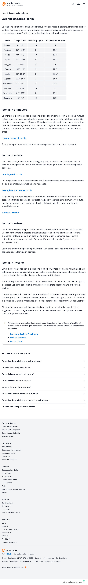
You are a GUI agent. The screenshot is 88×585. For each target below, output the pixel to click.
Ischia (4, 523)
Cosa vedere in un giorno (11, 450)
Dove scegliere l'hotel (10, 470)
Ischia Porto (6, 473)
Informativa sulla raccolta (74, 582)
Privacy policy (26, 561)
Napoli (4, 536)
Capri (4, 526)
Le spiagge (6, 456)
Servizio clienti (7, 503)
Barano (4, 492)
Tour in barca (7, 447)
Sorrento (5, 532)
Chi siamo (5, 506)
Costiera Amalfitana (9, 529)
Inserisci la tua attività (10, 512)
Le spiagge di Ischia (12, 174)
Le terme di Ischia (8, 453)
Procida (5, 539)
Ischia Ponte (6, 476)
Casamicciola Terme (9, 479)
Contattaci (6, 509)
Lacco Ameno (7, 483)
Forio (4, 486)
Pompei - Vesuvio (8, 542)
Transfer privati (7, 436)
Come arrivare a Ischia (10, 427)
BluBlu (9, 554)
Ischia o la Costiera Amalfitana (24, 334)
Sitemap (51, 558)
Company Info (40, 558)
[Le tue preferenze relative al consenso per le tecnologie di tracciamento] (84, 581)
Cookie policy (38, 561)
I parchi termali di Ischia (14, 138)
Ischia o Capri (16, 341)
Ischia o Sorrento (18, 337)
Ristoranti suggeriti (9, 459)
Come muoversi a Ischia (11, 433)
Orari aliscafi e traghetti (11, 430)
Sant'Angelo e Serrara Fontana (13, 489)
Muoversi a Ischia (10, 212)
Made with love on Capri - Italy (13, 567)
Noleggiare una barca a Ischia (17, 190)
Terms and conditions (10, 561)
